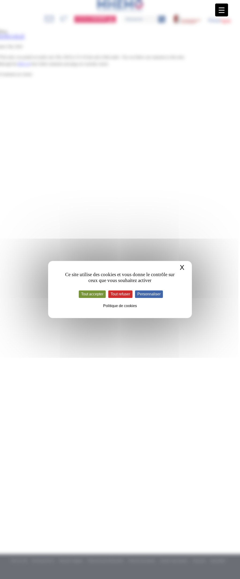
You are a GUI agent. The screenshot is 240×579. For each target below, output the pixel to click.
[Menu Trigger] (221, 10)
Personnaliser (149, 294)
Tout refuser (120, 294)
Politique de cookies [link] (120, 306)
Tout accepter (92, 294)
